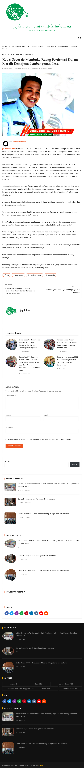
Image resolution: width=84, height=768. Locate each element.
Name (9, 415)
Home (4, 46)
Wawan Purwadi (19, 141)
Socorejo (51, 275)
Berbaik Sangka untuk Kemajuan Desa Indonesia (37, 499)
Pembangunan (35, 275)
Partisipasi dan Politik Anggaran (20, 55)
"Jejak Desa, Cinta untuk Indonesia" (42, 26)
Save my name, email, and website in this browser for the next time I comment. (40, 439)
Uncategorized (70, 688)
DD (8, 275)
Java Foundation (44, 765)
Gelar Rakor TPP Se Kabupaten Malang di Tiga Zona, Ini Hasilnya (43, 514)
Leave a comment (46, 68)
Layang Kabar (66, 684)
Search (7, 461)
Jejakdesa (34, 68)
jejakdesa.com (9, 148)
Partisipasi (19, 275)
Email (47, 415)
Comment (11, 395)
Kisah (4, 55)
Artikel (14, 684)
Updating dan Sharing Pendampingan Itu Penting (62, 290)
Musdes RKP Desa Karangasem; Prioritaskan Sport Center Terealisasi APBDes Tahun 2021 (20, 291)
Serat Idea (48, 688)
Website (9, 427)
